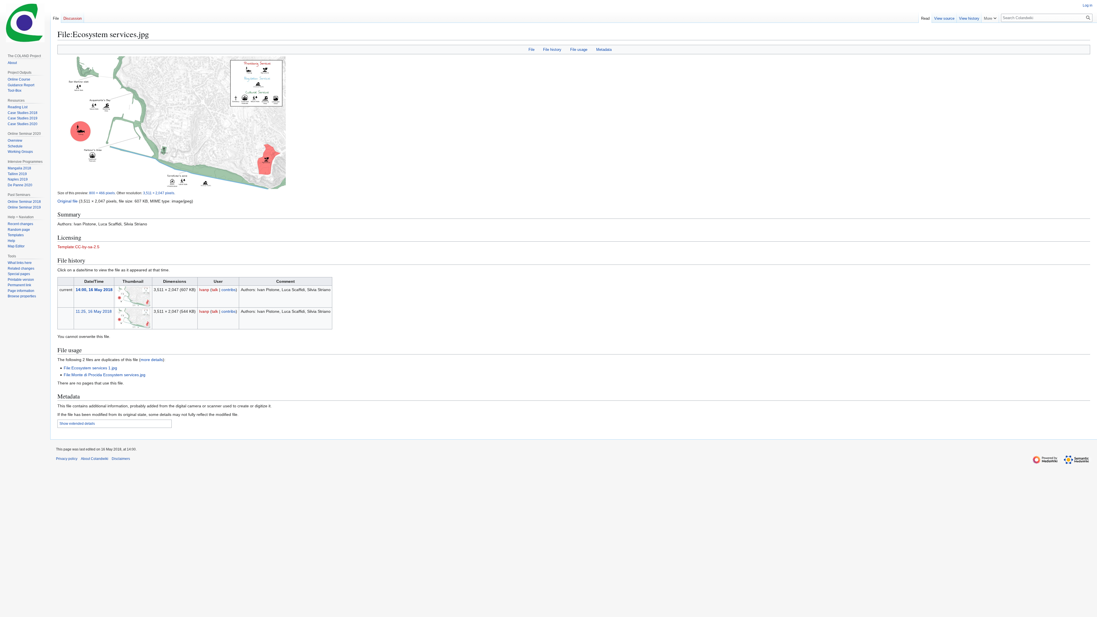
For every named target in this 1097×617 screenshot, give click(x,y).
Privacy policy (66, 459)
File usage (578, 49)
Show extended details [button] (77, 424)
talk (215, 289)
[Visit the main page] (25, 23)
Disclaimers (121, 459)
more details (152, 359)
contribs (228, 289)
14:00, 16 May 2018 (94, 289)
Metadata (604, 49)
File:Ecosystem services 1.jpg (90, 368)
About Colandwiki (94, 459)
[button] (990, 17)
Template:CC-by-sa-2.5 (78, 247)
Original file (67, 201)
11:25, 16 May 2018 (94, 311)
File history (552, 49)
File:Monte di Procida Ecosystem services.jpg (104, 374)
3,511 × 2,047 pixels (158, 193)
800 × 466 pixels (102, 193)
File (532, 49)
